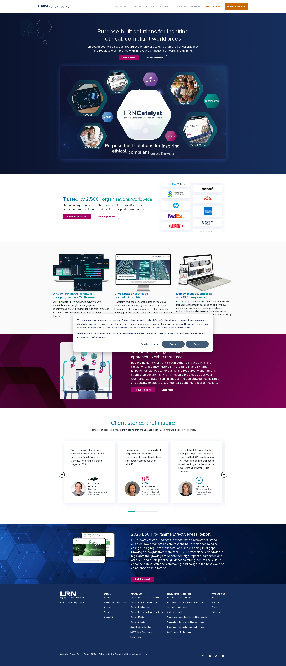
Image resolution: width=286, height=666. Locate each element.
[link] (57, 6)
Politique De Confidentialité (112, 654)
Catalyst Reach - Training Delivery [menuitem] (145, 602)
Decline (197, 344)
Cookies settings (149, 344)
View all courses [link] (236, 6)
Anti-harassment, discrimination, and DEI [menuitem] (185, 602)
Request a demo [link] (143, 390)
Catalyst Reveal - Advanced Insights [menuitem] (146, 612)
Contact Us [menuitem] (109, 617)
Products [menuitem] (136, 593)
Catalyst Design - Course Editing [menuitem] (145, 597)
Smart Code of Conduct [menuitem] (140, 627)
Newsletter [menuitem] (216, 602)
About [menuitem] (108, 593)
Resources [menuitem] (219, 593)
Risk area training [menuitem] (179, 593)
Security (64, 654)
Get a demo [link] (213, 6)
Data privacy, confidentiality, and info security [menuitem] (187, 617)
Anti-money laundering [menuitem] (177, 607)
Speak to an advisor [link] (77, 216)
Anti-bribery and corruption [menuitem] (179, 597)
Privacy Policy (76, 654)
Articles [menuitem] (215, 597)
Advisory (149, 6)
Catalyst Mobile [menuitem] (137, 617)
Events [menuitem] (215, 607)
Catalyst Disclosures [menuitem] (139, 607)
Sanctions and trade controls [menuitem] (180, 632)
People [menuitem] (107, 612)
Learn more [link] (167, 390)
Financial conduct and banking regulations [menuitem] (185, 622)
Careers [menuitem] (107, 597)
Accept (173, 344)
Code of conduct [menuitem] (174, 612)
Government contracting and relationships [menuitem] (185, 627)
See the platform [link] (154, 58)
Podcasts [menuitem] (216, 612)
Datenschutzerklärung (136, 654)
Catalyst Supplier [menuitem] (138, 622)
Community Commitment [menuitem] (115, 602)
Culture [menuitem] (107, 607)
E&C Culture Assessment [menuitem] (141, 632)
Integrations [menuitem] (135, 637)
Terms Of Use (90, 654)
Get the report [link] (142, 579)
